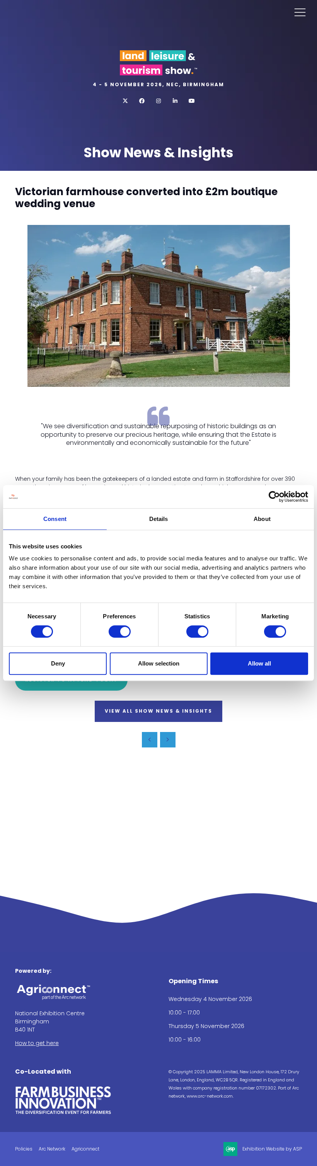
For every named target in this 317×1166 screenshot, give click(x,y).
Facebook (142, 101)
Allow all (259, 663)
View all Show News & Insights (158, 711)
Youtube (192, 101)
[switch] (120, 631)
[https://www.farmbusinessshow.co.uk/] (63, 1113)
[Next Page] (168, 739)
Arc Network (52, 1149)
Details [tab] (158, 519)
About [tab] (262, 519)
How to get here (37, 1043)
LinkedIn (175, 101)
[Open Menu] (300, 12)
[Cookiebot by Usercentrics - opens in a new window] (274, 496)
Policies (23, 1149)
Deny (58, 663)
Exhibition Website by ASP (272, 1149)
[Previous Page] (149, 739)
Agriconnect (85, 1149)
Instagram (158, 101)
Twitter (125, 101)
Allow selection (158, 663)
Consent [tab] (54, 519)
